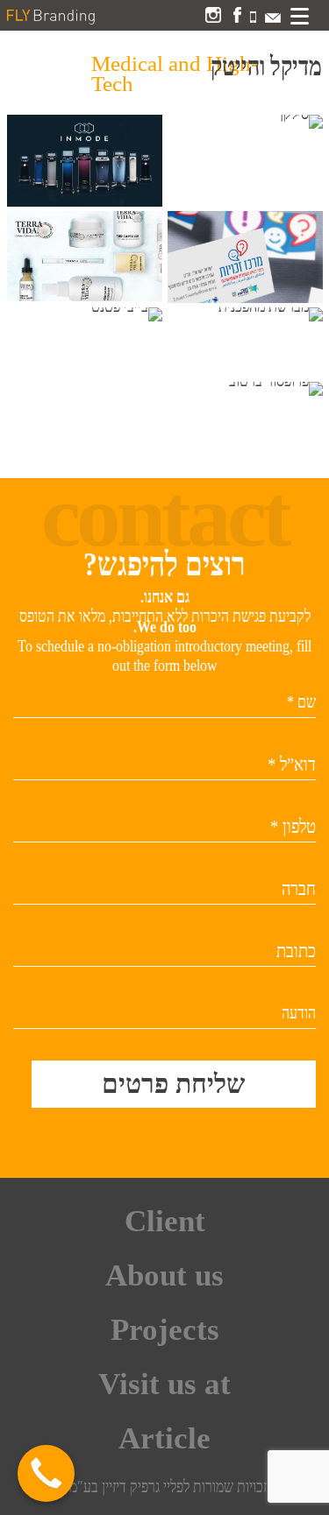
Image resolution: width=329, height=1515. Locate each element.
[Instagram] (213, 18)
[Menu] (299, 16)
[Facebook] (237, 18)
